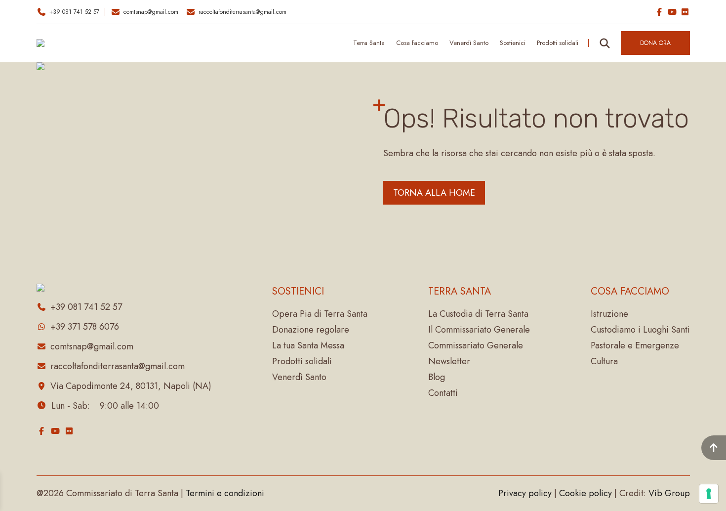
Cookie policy (585, 493)
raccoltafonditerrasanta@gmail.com (242, 11)
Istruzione (609, 313)
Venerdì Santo (468, 42)
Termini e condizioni (225, 493)
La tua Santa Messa (308, 345)
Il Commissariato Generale (479, 329)
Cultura (604, 361)
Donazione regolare (310, 329)
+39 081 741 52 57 (74, 11)
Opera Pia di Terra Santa (319, 313)
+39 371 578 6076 (84, 326)
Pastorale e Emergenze (635, 345)
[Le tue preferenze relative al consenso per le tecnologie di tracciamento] (708, 493)
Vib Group (669, 493)
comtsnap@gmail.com (150, 11)
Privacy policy (525, 493)
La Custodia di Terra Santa (478, 313)
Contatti (443, 392)
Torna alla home (434, 192)
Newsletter (449, 361)
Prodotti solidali (302, 361)
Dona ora (655, 43)
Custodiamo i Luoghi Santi (640, 329)
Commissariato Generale (475, 345)
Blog (436, 377)
